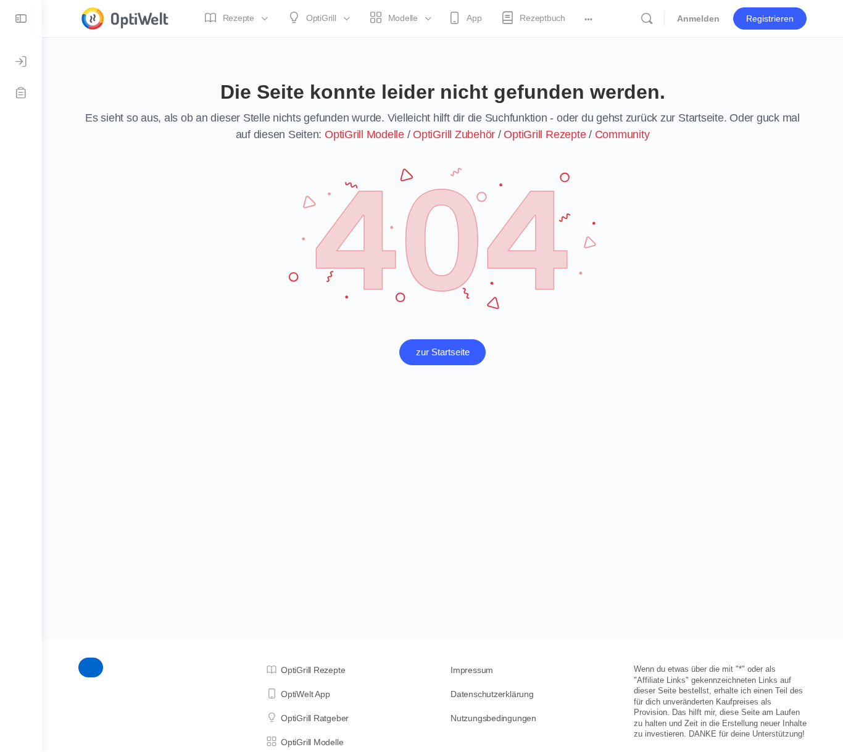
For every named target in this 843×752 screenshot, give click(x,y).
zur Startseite (443, 352)
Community (622, 134)
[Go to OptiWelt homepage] (125, 17)
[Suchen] (646, 18)
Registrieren (770, 18)
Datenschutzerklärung (492, 694)
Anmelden (698, 18)
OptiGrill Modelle (364, 134)
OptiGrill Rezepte (545, 134)
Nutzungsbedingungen (493, 718)
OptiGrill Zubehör (454, 134)
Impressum (472, 670)
